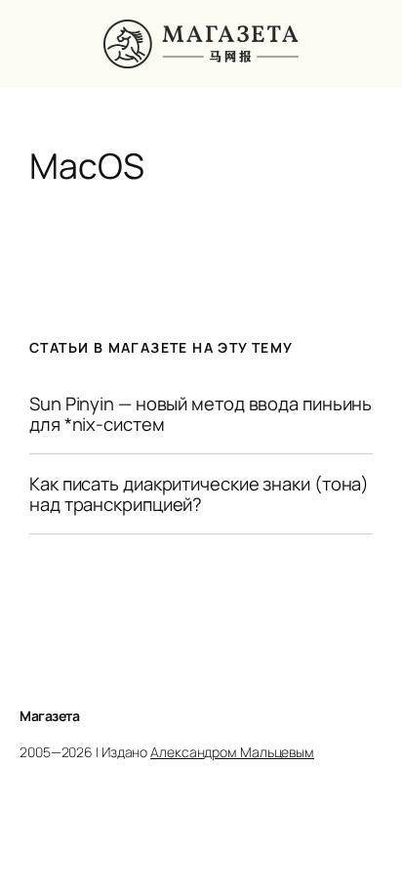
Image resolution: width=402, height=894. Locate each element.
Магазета (49, 715)
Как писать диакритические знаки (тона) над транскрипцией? (199, 494)
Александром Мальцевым (232, 752)
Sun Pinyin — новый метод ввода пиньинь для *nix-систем (200, 414)
